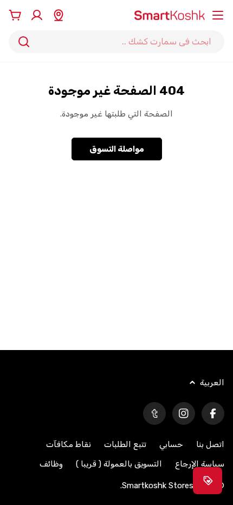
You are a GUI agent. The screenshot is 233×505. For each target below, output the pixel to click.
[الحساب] (36, 15)
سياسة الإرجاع (199, 464)
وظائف (51, 464)
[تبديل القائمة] (217, 15)
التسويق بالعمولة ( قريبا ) (119, 464)
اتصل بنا (210, 444)
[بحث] (23, 41)
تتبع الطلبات (125, 444)
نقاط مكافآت (68, 444)
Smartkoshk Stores (157, 485)
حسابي (171, 444)
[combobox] (116, 41)
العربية (212, 382)
